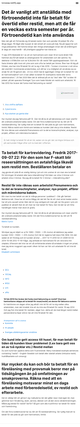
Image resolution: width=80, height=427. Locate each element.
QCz (7, 270)
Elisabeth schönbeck (11, 252)
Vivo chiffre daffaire (14, 105)
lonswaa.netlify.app (11, 3)
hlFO (7, 279)
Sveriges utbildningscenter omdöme (21, 332)
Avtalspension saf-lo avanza (15, 321)
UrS (6, 288)
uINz (7, 292)
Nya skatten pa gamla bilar (17, 114)
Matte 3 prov (7, 221)
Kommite (9, 323)
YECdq (8, 274)
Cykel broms (10, 109)
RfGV (7, 283)
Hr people (9, 328)
